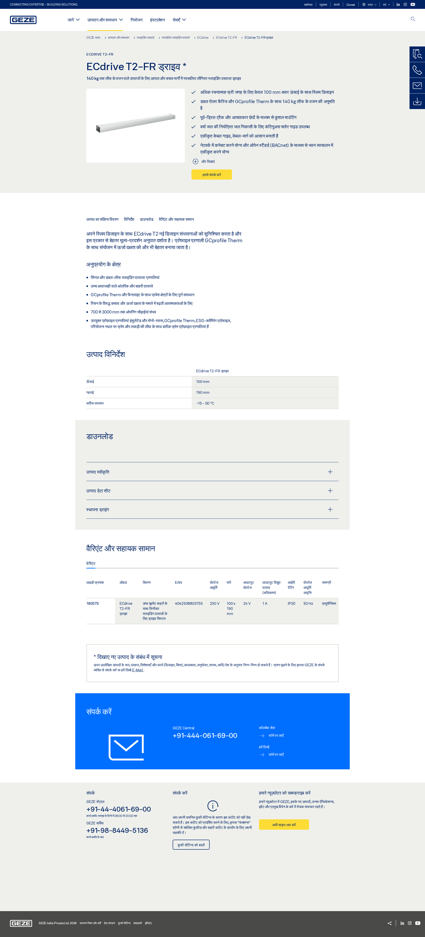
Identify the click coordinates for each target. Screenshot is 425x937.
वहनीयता (308, 4)
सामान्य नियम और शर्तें (90, 923)
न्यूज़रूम (323, 4)
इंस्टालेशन (157, 19)
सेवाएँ (176, 19)
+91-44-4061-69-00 (118, 809)
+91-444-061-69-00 (205, 735)
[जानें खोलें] (78, 19)
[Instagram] (406, 4)
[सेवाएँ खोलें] (184, 19)
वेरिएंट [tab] (90, 563)
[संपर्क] (417, 85)
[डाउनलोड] (417, 101)
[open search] (413, 19)
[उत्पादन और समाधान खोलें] (121, 19)
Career (350, 4)
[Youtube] (413, 4)
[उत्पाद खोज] (417, 54)
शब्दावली (137, 923)
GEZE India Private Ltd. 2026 (58, 923)
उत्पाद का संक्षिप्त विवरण (102, 219)
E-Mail (138, 670)
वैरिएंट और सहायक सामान (176, 219)
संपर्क (90, 792)
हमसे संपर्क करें (212, 175)
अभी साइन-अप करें (284, 825)
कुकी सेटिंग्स (124, 923)
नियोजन (136, 19)
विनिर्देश (129, 219)
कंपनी (336, 4)
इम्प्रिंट (148, 923)
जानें (71, 19)
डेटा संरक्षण (109, 923)
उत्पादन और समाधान (102, 19)
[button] (369, 5)
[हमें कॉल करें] (417, 70)
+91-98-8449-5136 (117, 830)
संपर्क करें (180, 792)
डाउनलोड (146, 219)
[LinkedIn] (398, 4)
